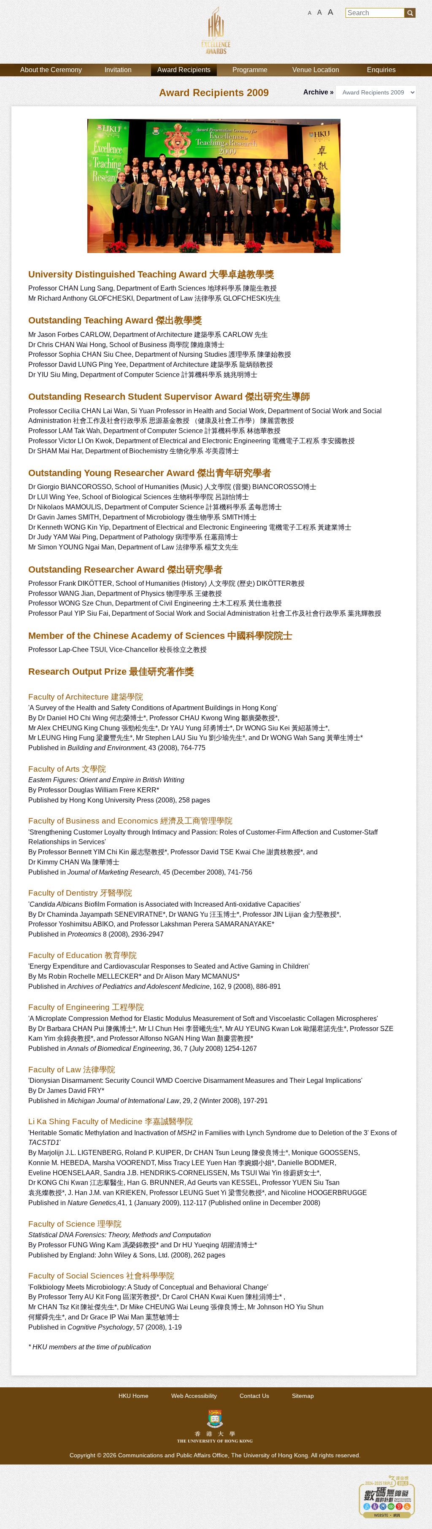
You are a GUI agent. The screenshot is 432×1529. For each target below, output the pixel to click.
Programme (249, 69)
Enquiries (381, 69)
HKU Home (133, 1395)
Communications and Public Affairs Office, (174, 1455)
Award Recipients (184, 69)
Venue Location (315, 69)
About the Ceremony (51, 69)
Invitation (118, 69)
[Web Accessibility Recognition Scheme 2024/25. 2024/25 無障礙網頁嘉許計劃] (387, 1495)
